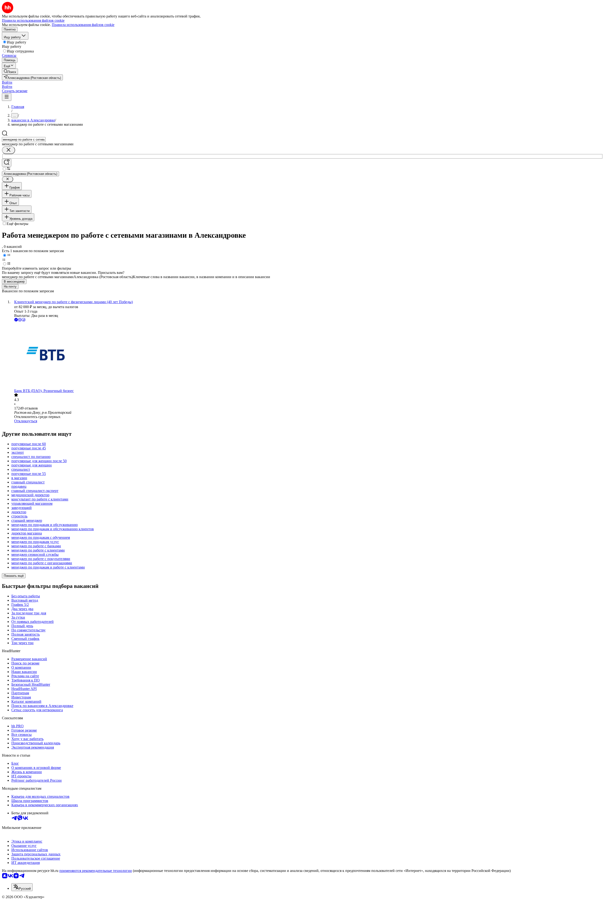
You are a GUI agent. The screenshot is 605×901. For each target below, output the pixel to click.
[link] (10, 71)
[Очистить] (8, 150)
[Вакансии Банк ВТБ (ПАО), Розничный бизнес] (307, 356)
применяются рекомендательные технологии (95, 871)
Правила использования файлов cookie (83, 25)
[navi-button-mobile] (6, 97)
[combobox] (24, 139)
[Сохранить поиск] (6, 163)
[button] (7, 82)
